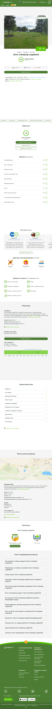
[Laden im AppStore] (23, 699)
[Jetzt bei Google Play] (31, 699)
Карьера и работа (39, 677)
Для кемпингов (38, 651)
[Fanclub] (13, 5)
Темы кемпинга (23, 660)
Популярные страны (24, 655)
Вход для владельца (39, 665)
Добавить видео (26, 145)
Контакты (21, 677)
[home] (9, 647)
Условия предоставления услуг (22, 705)
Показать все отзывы (25, 252)
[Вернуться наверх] (26, 642)
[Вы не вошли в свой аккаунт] (49, 2)
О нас (35, 674)
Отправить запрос (25, 72)
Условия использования (7, 704)
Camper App (22, 652)
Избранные (43, 2)
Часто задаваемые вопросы (24, 673)
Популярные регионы (25, 658)
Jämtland (12, 81)
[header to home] (6, 2)
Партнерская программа (38, 661)
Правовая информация (19, 704)
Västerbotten (18, 81)
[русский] (20, 2)
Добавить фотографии (25, 148)
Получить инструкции (9, 514)
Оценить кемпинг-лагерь (25, 142)
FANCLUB (21, 650)
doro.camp (37, 543)
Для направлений (39, 654)
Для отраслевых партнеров (38, 657)
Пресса (36, 679)
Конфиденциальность (31, 704)
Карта (7, 5)
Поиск (3, 5)
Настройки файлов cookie (44, 704)
